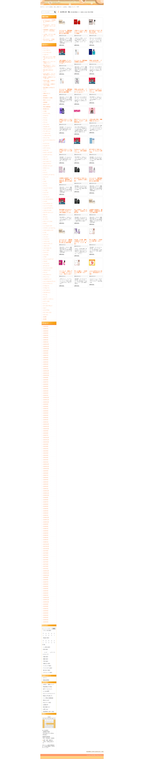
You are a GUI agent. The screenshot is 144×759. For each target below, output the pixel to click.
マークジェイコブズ (47, 268)
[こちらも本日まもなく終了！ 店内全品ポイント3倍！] (92, 265)
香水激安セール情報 (47, 97)
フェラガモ (45, 254)
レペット (45, 303)
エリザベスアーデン (47, 154)
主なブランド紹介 (47, 702)
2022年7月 (45, 435)
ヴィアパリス (46, 143)
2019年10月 (46, 495)
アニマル (45, 120)
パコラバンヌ (46, 241)
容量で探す (45, 656)
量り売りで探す (46, 670)
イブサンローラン (47, 135)
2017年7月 (45, 555)
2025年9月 (45, 351)
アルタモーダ (46, 126)
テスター (45, 223)
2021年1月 (45, 462)
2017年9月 (45, 550)
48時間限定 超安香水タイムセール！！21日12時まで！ (49, 31)
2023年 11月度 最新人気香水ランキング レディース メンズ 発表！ (80, 242)
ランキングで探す (47, 665)
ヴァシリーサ (46, 137)
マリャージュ (46, 276)
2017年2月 (45, 566)
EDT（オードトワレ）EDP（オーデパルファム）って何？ (49, 58)
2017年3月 (45, 564)
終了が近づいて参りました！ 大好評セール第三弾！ (80, 180)
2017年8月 (45, 553)
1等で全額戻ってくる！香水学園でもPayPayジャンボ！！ (65, 62)
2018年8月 (45, 526)
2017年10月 (46, 548)
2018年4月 (45, 535)
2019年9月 (45, 497)
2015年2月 (45, 619)
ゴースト (45, 185)
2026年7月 (45, 328)
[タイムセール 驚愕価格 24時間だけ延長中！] (77, 54)
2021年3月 (45, 457)
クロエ (44, 181)
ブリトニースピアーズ (48, 259)
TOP (78, 7)
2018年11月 (46, 519)
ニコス (44, 232)
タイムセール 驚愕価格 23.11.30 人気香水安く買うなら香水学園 (66, 32)
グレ (44, 179)
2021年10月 (46, 442)
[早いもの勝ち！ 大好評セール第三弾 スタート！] (92, 233)
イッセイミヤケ (46, 133)
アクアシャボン (46, 113)
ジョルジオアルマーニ (48, 208)
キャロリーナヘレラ (47, 165)
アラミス (45, 122)
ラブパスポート (46, 290)
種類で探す (45, 659)
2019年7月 (45, 502)
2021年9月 (45, 444)
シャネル (45, 190)
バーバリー (45, 236)
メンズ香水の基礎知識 (48, 698)
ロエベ (44, 308)
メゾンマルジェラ (47, 52)
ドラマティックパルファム (49, 228)
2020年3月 (45, 484)
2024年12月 (46, 370)
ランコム (45, 294)
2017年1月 (45, 568)
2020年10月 (46, 468)
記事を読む (61, 45)
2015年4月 (45, 615)
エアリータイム (46, 148)
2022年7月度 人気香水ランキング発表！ (49, 81)
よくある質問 (46, 691)
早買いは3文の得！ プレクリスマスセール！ (95, 61)
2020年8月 (45, 473)
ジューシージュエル (47, 205)
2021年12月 (46, 437)
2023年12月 (46, 397)
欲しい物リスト (58, 7)
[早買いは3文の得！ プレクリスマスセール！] (92, 54)
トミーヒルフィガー (47, 225)
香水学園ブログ (46, 707)
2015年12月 (46, 597)
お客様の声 (45, 704)
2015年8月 (45, 606)
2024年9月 (45, 377)
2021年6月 (45, 451)
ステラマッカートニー (48, 212)
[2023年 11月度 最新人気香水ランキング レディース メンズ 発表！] (77, 233)
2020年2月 (45, 486)
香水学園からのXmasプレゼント (49, 88)
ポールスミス (46, 265)
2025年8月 (45, 353)
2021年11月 (46, 439)
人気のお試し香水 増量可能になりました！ (95, 120)
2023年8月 (45, 406)
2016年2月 (45, 593)
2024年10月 (46, 375)
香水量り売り (46, 109)
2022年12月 (46, 424)
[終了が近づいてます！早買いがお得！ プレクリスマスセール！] (92, 24)
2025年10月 (46, 348)
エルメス (45, 156)
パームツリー (46, 239)
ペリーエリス (46, 263)
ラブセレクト (46, 285)
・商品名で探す (45, 637)
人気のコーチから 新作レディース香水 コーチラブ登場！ (80, 32)
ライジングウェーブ (47, 283)
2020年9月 (45, 470)
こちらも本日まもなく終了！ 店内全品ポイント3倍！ (95, 272)
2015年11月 (46, 599)
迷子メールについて (47, 689)
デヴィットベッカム (47, 221)
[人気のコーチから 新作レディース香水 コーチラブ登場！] (77, 24)
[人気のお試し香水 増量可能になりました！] (92, 113)
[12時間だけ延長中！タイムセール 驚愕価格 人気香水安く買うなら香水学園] (62, 172)
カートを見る (49, 7)
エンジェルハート (47, 161)
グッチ (44, 170)
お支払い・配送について (69, 7)
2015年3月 (45, 617)
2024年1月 (45, 395)
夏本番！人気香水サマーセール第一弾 (49, 78)
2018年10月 (46, 522)
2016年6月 (45, 584)
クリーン (45, 172)
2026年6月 (45, 331)
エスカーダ (45, 150)
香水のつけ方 (46, 104)
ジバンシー (45, 194)
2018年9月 (45, 524)
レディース (52, 652)
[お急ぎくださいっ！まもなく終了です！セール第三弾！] (62, 113)
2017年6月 (45, 557)
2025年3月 (45, 364)
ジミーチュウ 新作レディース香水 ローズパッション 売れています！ (65, 272)
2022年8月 (45, 433)
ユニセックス (46, 654)
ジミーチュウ (46, 196)
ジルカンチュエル (47, 210)
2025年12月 (46, 344)
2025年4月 (45, 362)
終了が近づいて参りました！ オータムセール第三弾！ (95, 151)
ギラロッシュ (46, 168)
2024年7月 (45, 382)
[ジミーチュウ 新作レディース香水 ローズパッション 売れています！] (62, 265)
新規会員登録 (46, 680)
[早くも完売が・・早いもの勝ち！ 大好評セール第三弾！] (77, 203)
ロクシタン (45, 314)
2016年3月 (45, 590)
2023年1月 (45, 422)
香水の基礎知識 (46, 106)
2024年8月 (45, 379)
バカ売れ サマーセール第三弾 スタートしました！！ (49, 36)
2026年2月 (45, 339)
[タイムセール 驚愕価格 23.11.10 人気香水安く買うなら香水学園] (92, 172)
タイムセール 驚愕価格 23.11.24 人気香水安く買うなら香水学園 (66, 91)
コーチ (44, 91)
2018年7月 (45, 528)
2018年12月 (46, 517)
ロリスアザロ (46, 310)
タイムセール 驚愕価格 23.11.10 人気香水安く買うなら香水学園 (96, 180)
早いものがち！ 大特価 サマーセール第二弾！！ (49, 40)
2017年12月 (46, 544)
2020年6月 (45, 477)
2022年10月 (46, 428)
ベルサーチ (45, 54)
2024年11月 (46, 373)
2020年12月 (46, 464)
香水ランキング (46, 100)
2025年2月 (45, 366)
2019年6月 (45, 504)
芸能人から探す (46, 663)
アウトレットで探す (47, 672)
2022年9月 (45, 430)
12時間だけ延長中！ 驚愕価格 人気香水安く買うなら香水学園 (95, 211)
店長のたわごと (46, 93)
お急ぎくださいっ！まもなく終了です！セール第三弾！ (65, 121)
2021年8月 (45, 446)
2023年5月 (45, 413)
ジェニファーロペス (47, 188)
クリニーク (45, 177)
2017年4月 (45, 562)
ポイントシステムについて (49, 693)
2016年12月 (46, 570)
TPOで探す (45, 661)
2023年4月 (45, 415)
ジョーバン (45, 48)
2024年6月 (45, 384)
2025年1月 (45, 368)
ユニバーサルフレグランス (49, 281)
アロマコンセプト (47, 129)
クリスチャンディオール (48, 174)
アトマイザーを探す (47, 668)
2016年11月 (46, 573)
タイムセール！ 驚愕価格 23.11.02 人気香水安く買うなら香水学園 (65, 241)
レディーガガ (46, 301)
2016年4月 (45, 588)
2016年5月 (45, 586)
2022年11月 (46, 426)
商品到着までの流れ (47, 686)
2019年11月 (46, 493)
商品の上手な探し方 (47, 695)
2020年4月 (45, 482)
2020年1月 (45, 488)
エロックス (45, 159)
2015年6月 (45, 610)
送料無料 (45, 102)
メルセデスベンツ (47, 279)
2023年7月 (45, 408)
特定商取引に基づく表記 (48, 711)
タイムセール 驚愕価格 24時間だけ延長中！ (81, 61)
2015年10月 (46, 602)
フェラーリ (45, 252)
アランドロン (46, 124)
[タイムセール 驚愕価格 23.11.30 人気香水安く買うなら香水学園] (62, 24)
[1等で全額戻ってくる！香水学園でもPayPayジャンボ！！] (62, 54)
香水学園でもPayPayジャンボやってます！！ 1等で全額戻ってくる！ (65, 211)
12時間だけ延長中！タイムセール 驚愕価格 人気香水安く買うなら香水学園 (65, 180)
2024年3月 (45, 391)
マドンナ (45, 272)
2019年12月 (46, 490)
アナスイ (45, 117)
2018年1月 (45, 542)
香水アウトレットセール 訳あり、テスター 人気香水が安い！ (81, 121)
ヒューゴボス (46, 250)
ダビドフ (45, 214)
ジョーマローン (46, 50)
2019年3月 (45, 510)
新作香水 (45, 95)
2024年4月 (45, 388)
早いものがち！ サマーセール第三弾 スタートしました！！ (49, 26)
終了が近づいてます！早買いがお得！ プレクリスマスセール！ (95, 32)
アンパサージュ (46, 131)
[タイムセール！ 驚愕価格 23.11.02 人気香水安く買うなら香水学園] (62, 233)
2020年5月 (45, 479)
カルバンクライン (47, 163)
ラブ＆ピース (46, 288)
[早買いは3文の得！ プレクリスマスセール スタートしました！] (77, 83)
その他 (44, 111)
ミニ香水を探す (46, 647)
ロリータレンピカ (47, 312)
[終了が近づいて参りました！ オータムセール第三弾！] (92, 143)
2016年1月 (45, 595)
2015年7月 (45, 608)
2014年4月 (45, 622)
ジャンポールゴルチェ (48, 199)
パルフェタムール (47, 248)
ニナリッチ (45, 234)
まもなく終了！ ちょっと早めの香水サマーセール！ (49, 74)
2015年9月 (45, 604)
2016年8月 (45, 579)
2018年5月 (45, 533)
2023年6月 (45, 410)
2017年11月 (46, 546)
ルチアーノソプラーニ (48, 299)
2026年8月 (45, 326)
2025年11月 (46, 346)
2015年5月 (45, 613)
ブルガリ (45, 261)
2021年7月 (45, 448)
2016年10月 (46, 575)
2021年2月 (45, 459)
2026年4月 (45, 335)
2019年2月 (45, 513)
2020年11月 (46, 466)
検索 (54, 628)
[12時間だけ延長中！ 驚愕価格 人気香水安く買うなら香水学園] (92, 203)
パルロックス (46, 245)
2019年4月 (45, 508)
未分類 (44, 316)
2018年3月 (45, 537)
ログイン (42, 7)
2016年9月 (45, 577)
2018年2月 (45, 539)
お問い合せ (45, 709)
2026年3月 (45, 337)
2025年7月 (45, 355)
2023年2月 (45, 419)
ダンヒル (45, 216)
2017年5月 (45, 559)
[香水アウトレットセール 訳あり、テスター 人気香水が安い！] (77, 113)
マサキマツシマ (46, 270)
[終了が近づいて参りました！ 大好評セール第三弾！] (77, 172)
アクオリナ (45, 115)
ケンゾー (45, 183)
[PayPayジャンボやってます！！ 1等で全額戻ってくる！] (92, 83)
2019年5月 (45, 506)
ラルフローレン (46, 292)
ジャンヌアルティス (47, 203)
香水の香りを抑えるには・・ (48, 70)
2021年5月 (45, 453)
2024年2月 (45, 393)
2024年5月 (45, 386)
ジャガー (45, 201)
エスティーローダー (47, 152)
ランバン (45, 296)
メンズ (45, 652)
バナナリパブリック (47, 243)
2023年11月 (46, 399)
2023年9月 (45, 404)
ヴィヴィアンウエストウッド (49, 141)
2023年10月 (46, 402)
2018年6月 (45, 530)
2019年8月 (45, 499)
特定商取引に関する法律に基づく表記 (95, 751)
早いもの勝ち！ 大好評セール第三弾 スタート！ (95, 241)
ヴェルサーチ (46, 145)
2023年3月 (45, 417)
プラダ (44, 256)
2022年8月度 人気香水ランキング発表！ (49, 85)
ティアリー (45, 219)
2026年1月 (45, 342)
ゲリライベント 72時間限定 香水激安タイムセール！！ (49, 21)
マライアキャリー (47, 274)
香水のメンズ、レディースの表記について (49, 62)
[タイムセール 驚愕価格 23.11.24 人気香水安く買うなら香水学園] (62, 83)
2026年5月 (45, 333)
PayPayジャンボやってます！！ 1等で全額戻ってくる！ (95, 91)
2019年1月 (45, 515)
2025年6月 (45, 357)
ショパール (45, 192)
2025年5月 (45, 359)
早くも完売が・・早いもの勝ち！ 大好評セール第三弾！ (80, 211)
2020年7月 (45, 475)
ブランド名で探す (47, 630)
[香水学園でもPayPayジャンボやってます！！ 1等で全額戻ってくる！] (62, 203)
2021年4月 (45, 455)
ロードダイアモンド (47, 305)
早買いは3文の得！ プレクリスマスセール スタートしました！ (80, 91)
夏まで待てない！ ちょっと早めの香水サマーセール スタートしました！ (49, 66)
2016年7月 (45, 582)
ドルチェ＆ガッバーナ (48, 230)
